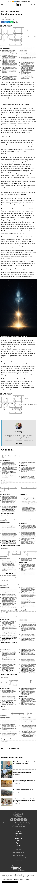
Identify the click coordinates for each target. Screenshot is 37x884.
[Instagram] (21, 819)
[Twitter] (15, 819)
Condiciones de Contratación (18, 858)
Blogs (18, 840)
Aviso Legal (18, 849)
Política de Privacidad (18, 855)
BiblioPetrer (18, 838)
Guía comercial (18, 833)
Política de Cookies (18, 852)
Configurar (23, 882)
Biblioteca (18, 836)
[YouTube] (18, 819)
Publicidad (19, 860)
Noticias (18, 831)
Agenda (18, 843)
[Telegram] (25, 819)
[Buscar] (34, 4)
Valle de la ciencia (7, 477)
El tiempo (18, 845)
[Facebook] (11, 819)
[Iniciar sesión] (31, 4)
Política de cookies (10, 876)
